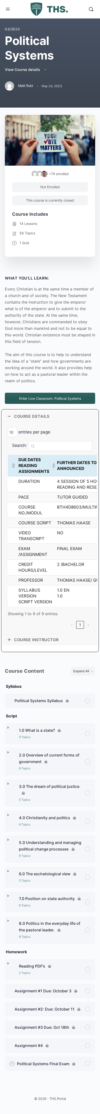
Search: (19, 445)
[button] (13, 465)
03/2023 (12, 29)
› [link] (88, 624)
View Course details (23, 69)
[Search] (91, 9)
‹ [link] (72, 624)
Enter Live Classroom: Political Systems (50, 398)
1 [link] (80, 624)
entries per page (34, 432)
